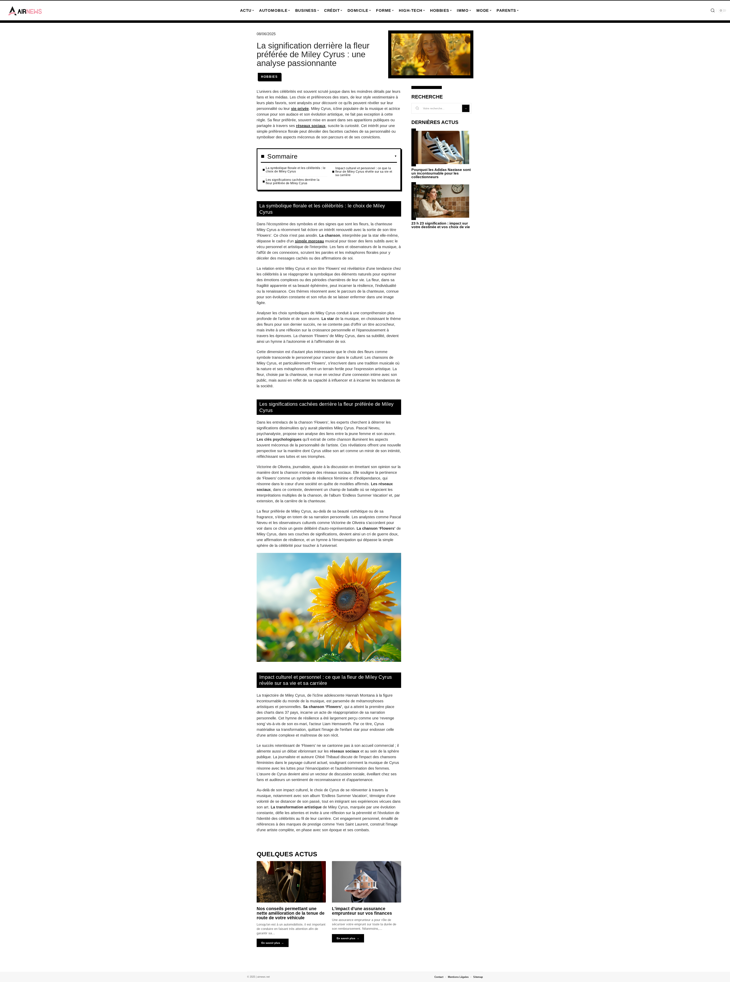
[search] (713, 10)
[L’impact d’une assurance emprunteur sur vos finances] (366, 882)
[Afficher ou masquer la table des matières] (347, 156)
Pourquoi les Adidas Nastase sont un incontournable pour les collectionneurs (441, 173)
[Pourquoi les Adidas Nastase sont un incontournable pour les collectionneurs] (441, 147)
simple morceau (309, 241)
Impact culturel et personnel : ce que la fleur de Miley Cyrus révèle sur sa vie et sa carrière (363, 172)
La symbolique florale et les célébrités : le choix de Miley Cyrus (295, 169)
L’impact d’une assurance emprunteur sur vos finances (362, 911)
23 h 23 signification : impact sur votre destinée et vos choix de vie (440, 225)
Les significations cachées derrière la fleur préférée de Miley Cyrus (292, 181)
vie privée (300, 108)
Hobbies (269, 76)
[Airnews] (25, 10)
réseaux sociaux (310, 126)
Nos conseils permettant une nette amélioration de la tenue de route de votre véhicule (291, 913)
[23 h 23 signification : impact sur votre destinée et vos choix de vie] (441, 201)
